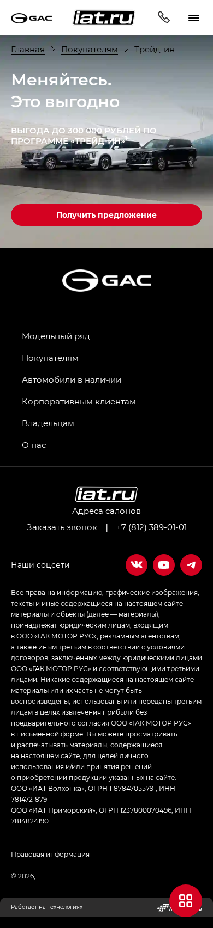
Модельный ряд (56, 335)
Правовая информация (50, 854)
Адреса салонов (106, 510)
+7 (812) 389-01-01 (151, 526)
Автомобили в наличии (71, 379)
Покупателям (50, 357)
